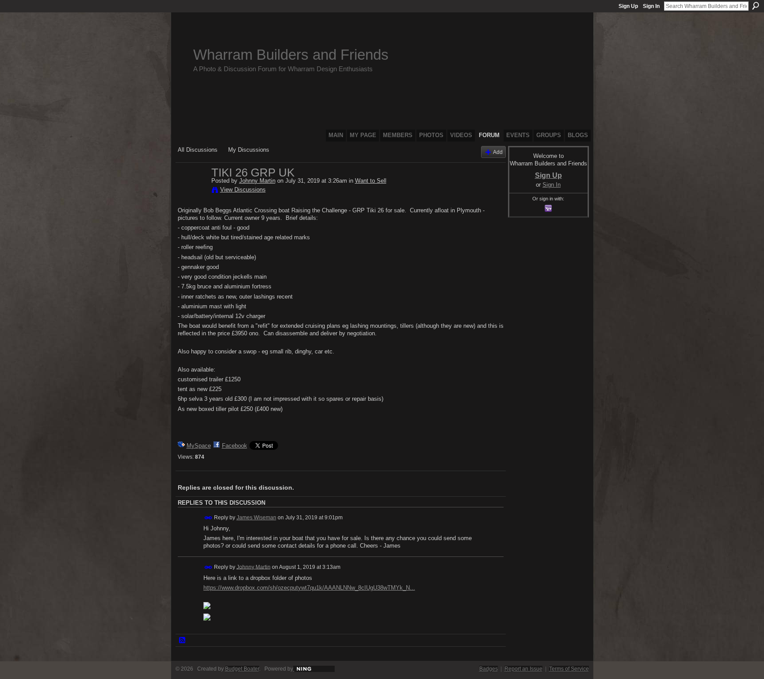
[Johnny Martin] (192, 191)
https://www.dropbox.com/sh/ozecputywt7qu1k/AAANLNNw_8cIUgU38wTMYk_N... (309, 587)
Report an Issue (523, 669)
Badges (488, 669)
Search (755, 6)
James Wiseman (256, 517)
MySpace (199, 445)
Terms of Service (569, 669)
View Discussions (243, 189)
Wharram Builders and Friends (291, 54)
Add (498, 152)
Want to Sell (370, 180)
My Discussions (248, 149)
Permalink (208, 518)
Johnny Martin (257, 180)
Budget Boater (242, 669)
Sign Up (628, 6)
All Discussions (198, 149)
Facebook (234, 445)
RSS (183, 640)
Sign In (651, 6)
